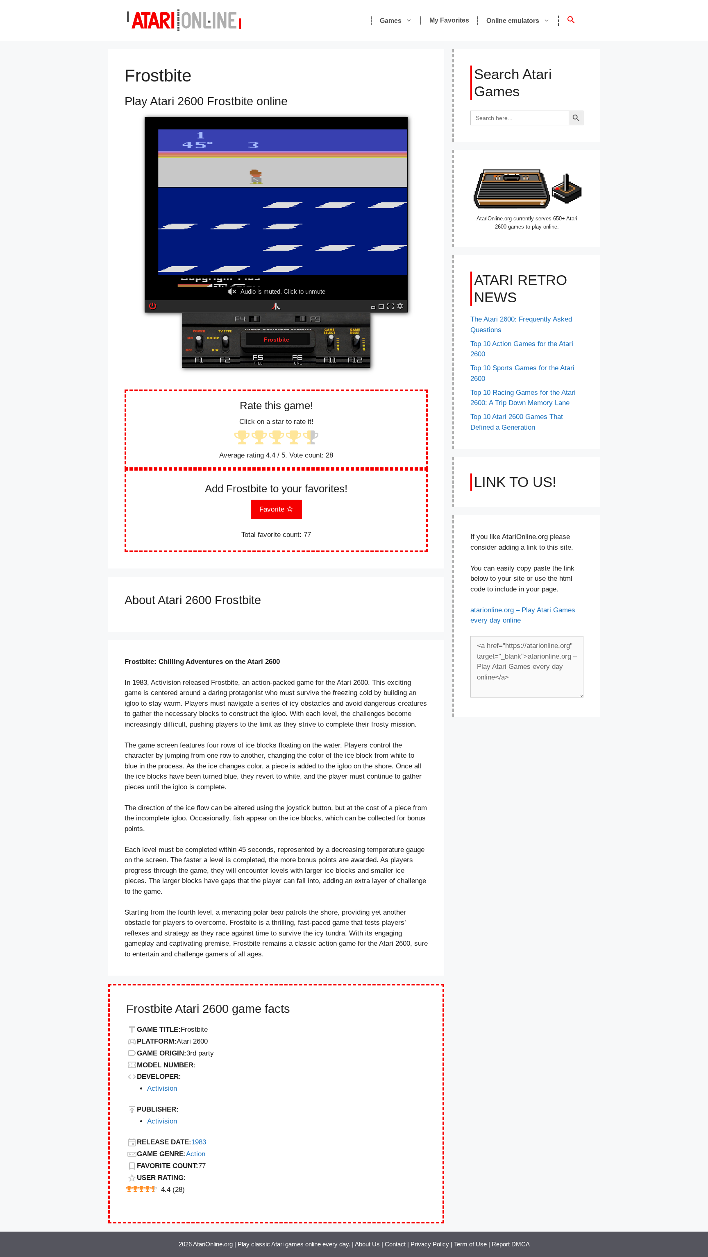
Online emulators (512, 20)
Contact (395, 1244)
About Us (367, 1244)
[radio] (242, 438)
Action (195, 1154)
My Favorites (449, 20)
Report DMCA (511, 1244)
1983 (198, 1142)
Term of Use (470, 1244)
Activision (162, 1088)
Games (391, 20)
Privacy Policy (430, 1244)
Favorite (272, 509)
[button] (570, 21)
